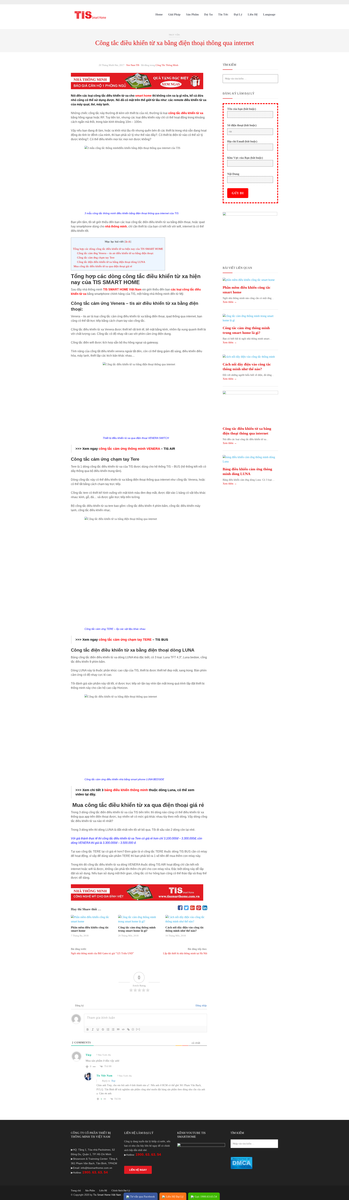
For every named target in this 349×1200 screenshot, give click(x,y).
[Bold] (87, 1029)
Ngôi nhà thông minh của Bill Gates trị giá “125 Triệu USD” (102, 953)
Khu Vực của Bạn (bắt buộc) (245, 157)
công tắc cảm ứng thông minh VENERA (129, 448)
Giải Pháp (174, 14)
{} (133, 1029)
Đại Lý (238, 14)
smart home (143, 95)
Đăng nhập (201, 1005)
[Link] (128, 1029)
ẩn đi (127, 241)
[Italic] (92, 1029)
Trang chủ (76, 1190)
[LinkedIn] (204, 908)
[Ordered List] (108, 1029)
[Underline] (97, 1029)
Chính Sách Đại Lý (120, 1190)
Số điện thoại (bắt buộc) (241, 125)
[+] (138, 1029)
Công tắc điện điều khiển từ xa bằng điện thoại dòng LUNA (111, 261)
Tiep (113, 1080)
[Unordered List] (113, 1029)
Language (269, 14)
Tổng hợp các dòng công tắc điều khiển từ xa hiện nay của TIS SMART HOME (118, 248)
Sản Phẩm (192, 14)
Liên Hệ (253, 14)
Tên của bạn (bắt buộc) (241, 108)
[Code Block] (123, 1029)
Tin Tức (223, 14)
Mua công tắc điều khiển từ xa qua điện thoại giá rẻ (102, 266)
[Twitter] (186, 908)
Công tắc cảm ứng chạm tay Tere (96, 257)
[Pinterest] (198, 908)
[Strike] (102, 1029)
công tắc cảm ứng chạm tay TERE (125, 639)
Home (159, 14)
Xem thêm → (230, 302)
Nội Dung (233, 173)
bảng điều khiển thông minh (126, 790)
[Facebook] (180, 908)
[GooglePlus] (192, 908)
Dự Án (208, 14)
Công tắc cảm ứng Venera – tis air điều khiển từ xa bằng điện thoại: (115, 253)
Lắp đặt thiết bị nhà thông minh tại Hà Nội (185, 953)
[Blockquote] (118, 1029)
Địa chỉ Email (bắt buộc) (242, 141)
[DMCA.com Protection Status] (241, 1162)
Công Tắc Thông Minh (167, 65)
